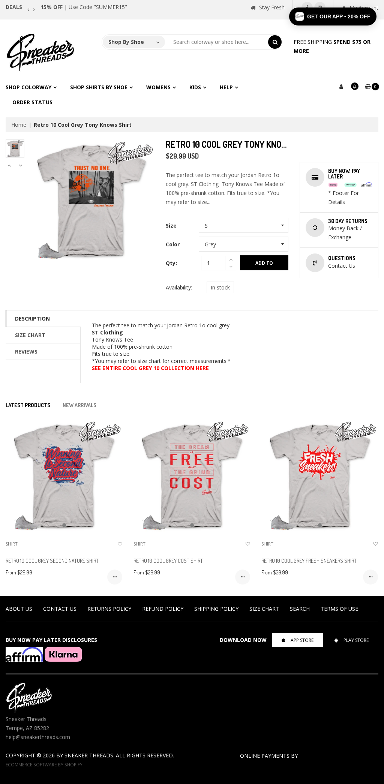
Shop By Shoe (126, 41)
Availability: (179, 287)
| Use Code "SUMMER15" (83, 6)
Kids (195, 87)
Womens (158, 87)
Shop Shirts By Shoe (99, 87)
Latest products (28, 405)
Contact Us (59, 608)
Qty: (171, 263)
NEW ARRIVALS (79, 405)
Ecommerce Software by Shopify (44, 765)
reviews (26, 351)
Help (226, 87)
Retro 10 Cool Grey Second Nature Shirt (52, 561)
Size (171, 225)
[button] (332, 16)
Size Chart (30, 335)
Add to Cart (264, 265)
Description (32, 318)
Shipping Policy (216, 608)
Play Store (356, 640)
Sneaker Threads (88, 755)
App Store (302, 640)
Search (300, 608)
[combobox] (217, 42)
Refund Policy (162, 608)
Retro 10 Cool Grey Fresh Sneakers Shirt (309, 561)
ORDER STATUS (32, 102)
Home (18, 124)
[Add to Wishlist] (120, 544)
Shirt (12, 544)
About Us (19, 608)
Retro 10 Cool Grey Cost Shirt (168, 561)
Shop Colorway (28, 87)
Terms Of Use (339, 608)
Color (173, 244)
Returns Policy (109, 608)
